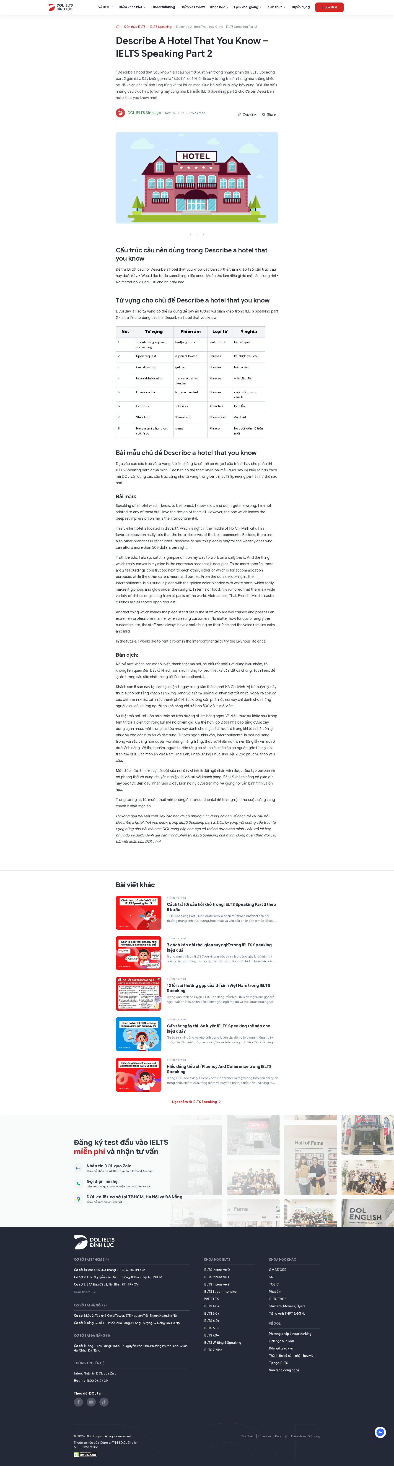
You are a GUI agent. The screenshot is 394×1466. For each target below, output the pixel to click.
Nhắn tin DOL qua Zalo (100, 1373)
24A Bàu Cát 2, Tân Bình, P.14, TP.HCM (113, 1284)
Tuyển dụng (300, 7)
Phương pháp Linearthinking (290, 1334)
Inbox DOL (329, 7)
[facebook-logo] (78, 1402)
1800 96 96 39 (97, 1381)
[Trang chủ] (118, 27)
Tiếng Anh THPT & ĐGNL (287, 1313)
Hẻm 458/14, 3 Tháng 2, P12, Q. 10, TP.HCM (115, 1270)
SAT (272, 1277)
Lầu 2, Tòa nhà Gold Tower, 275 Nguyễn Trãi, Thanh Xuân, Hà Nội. (132, 1316)
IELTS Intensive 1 (216, 1277)
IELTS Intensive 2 (216, 1284)
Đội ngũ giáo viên (281, 1348)
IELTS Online (213, 1350)
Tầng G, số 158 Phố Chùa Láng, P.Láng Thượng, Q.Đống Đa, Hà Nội (133, 1323)
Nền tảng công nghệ (284, 1370)
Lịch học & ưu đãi (281, 1341)
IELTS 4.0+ (211, 1306)
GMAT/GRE (277, 1270)
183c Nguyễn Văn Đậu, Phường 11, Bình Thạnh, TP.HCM (124, 1277)
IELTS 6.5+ (211, 1328)
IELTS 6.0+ (212, 1321)
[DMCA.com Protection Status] (85, 1454)
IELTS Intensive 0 (217, 1270)
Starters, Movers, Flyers (287, 1306)
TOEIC (274, 1284)
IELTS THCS (277, 1299)
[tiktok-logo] (104, 1402)
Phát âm (275, 1292)
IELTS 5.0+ (211, 1313)
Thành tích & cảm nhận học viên (292, 1356)
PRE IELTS (211, 1299)
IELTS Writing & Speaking (222, 1343)
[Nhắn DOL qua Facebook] (380, 1432)
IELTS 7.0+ (211, 1335)
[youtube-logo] (91, 1402)
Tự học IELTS (278, 1363)
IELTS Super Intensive (220, 1292)
